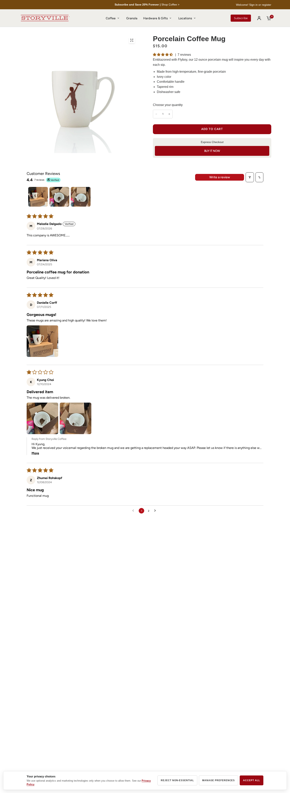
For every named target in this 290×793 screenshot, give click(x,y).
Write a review (219, 177)
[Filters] (250, 177)
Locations (185, 18)
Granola (131, 18)
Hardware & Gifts (155, 18)
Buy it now (212, 151)
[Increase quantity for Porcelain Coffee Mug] (169, 114)
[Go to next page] (156, 511)
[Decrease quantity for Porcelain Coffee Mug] (156, 114)
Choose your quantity (168, 105)
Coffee (111, 18)
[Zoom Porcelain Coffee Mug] (132, 40)
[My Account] (259, 18)
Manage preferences (218, 780)
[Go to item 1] (38, 197)
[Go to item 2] (59, 197)
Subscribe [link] (241, 18)
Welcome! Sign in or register (253, 4)
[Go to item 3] (81, 197)
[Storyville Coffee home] (45, 18)
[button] (163, 55)
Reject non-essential (177, 780)
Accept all (251, 780)
